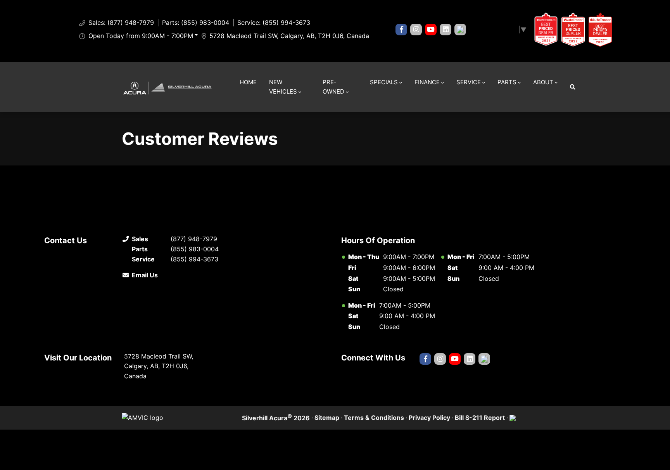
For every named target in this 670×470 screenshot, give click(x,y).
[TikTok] (460, 29)
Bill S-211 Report (480, 417)
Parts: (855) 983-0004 (195, 22)
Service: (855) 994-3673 (273, 22)
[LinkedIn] (445, 29)
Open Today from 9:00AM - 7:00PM (140, 36)
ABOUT (543, 82)
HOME (248, 82)
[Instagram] (416, 29)
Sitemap (326, 417)
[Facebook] (401, 29)
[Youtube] (431, 29)
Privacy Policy (429, 417)
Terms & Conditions (374, 417)
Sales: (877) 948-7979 (121, 22)
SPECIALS (384, 82)
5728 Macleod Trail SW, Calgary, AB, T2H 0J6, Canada (289, 36)
